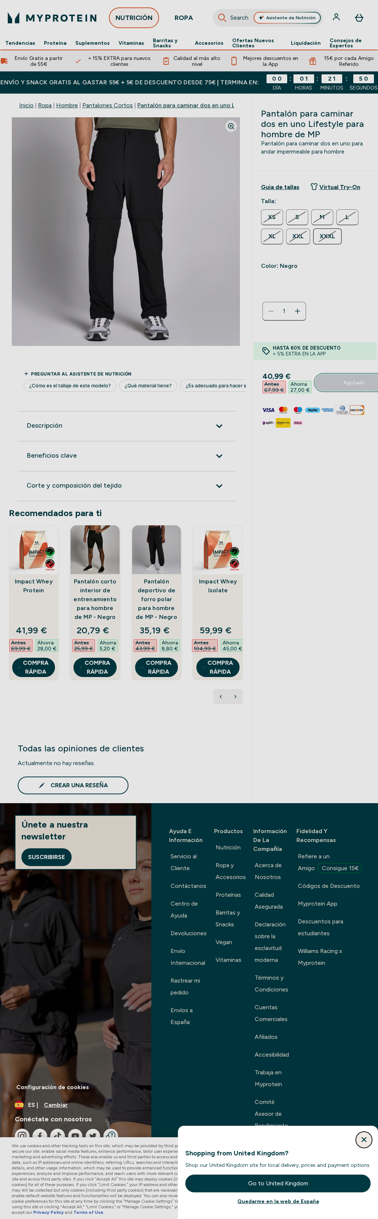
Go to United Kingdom (278, 1183)
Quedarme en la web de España (278, 1201)
